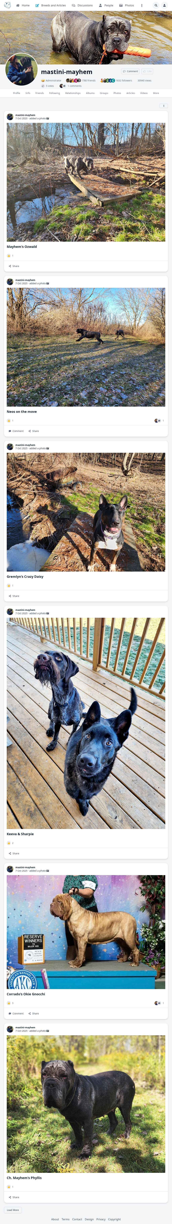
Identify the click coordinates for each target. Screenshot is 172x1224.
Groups (104, 93)
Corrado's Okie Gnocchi (26, 994)
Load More (13, 1210)
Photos (117, 93)
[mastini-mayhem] (10, 116)
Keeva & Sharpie (20, 834)
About (55, 1219)
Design (89, 1219)
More (156, 93)
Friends (39, 93)
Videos (144, 93)
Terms (66, 1219)
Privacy (100, 1219)
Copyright (114, 1219)
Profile (16, 93)
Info (28, 93)
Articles (130, 93)
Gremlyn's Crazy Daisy (25, 576)
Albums (90, 93)
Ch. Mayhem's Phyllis (24, 1178)
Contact (77, 1219)
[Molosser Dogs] (7, 5)
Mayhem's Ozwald (22, 246)
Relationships (73, 93)
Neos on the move (22, 411)
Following (54, 93)
